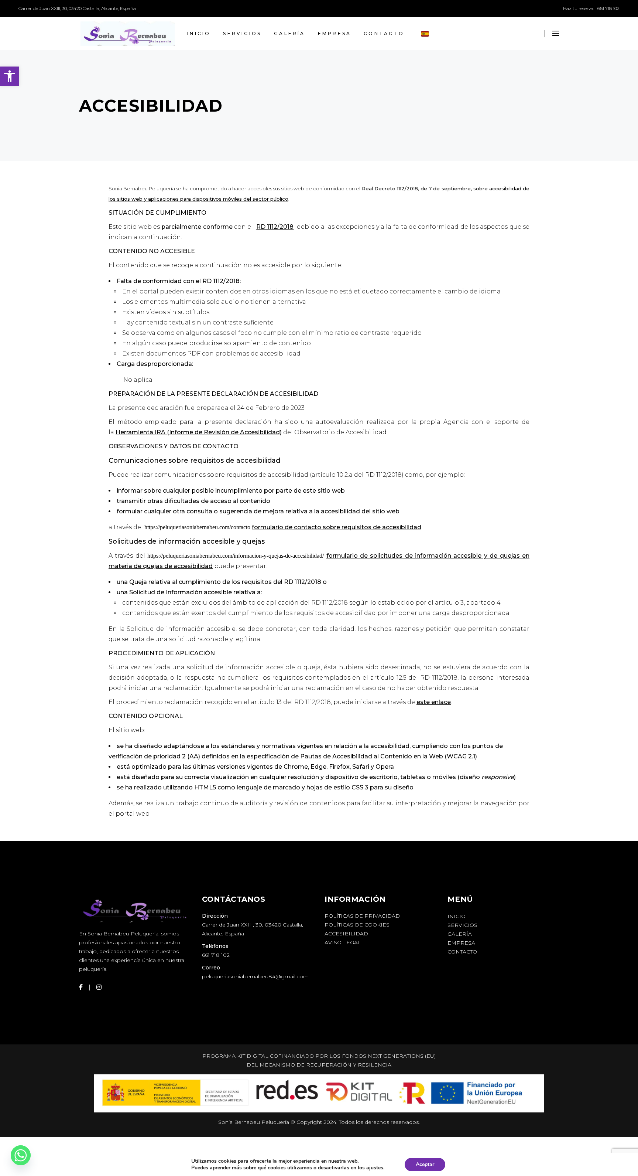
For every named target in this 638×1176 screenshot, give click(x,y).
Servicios (462, 925)
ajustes (374, 1168)
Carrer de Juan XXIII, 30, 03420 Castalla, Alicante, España (77, 8)
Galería (459, 934)
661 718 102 (608, 8)
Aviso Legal (343, 942)
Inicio (456, 916)
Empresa (461, 942)
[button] (9, 76)
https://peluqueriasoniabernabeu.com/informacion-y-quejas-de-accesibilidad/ (235, 556)
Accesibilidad (346, 933)
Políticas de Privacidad (362, 915)
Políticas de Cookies (357, 924)
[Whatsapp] (21, 1157)
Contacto (462, 951)
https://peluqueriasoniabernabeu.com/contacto (197, 527)
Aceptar (425, 1164)
